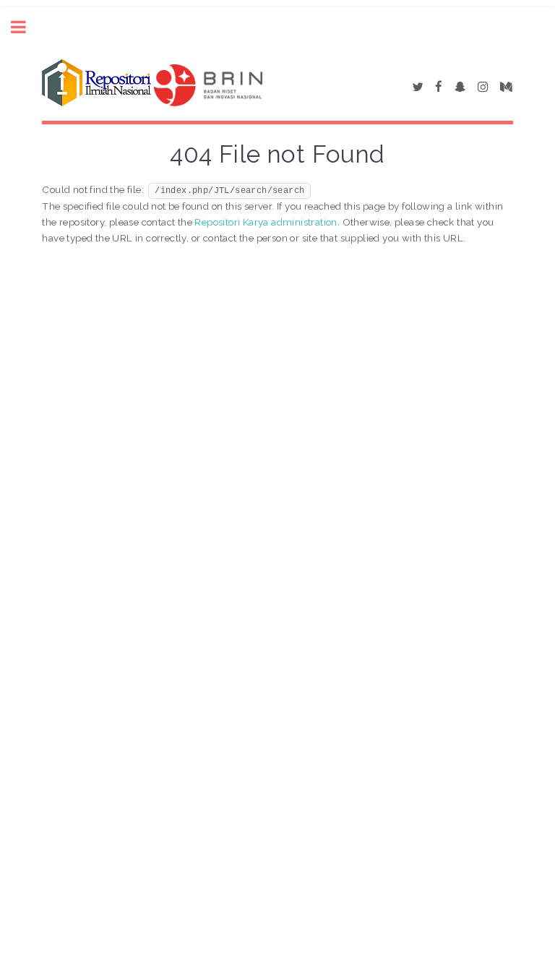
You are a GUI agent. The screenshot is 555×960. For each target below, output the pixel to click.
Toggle (26, 27)
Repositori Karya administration (265, 222)
